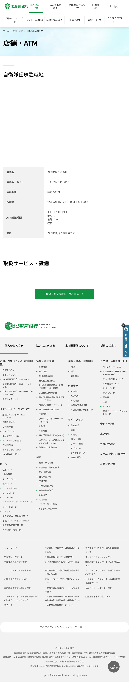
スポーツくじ (109, 388)
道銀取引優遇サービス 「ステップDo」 (17, 385)
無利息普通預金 (46, 375)
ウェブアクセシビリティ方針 (98, 556)
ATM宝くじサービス (112, 366)
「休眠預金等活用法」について (59, 605)
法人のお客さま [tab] (45, 345)
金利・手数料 (107, 423)
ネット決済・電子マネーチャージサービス (115, 373)
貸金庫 (106, 397)
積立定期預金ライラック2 (50, 404)
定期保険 (43, 481)
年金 (105, 401)
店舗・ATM (18, 30)
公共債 (42, 426)
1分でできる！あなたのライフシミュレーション (51, 441)
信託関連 (75, 375)
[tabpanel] (64, 443)
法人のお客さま (55, 6)
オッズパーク (109, 392)
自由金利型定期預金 (48, 392)
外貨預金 (43, 430)
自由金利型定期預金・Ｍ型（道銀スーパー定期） (51, 387)
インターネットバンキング (15, 408)
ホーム (6, 30)
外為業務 (73, 385)
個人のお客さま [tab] (14, 345)
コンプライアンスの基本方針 (17, 570)
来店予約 (105, 433)
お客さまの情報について (15, 579)
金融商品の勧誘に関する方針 (17, 587)
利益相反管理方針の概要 (15, 561)
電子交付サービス (11, 435)
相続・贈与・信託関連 (80, 361)
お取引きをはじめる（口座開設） (16, 362)
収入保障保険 (45, 471)
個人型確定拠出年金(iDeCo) (51, 435)
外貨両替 (75, 400)
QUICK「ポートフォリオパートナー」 (51, 420)
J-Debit (106, 406)
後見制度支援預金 (47, 380)
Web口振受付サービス (113, 378)
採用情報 (95, 6)
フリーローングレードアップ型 (18, 501)
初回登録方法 (9, 422)
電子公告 (8, 605)
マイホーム (76, 448)
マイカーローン (10, 479)
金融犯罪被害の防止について (98, 596)
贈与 (73, 371)
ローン (3, 464)
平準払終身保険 (46, 490)
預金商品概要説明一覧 (49, 409)
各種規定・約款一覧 (12, 529)
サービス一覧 (9, 431)
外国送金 (75, 391)
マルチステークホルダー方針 (98, 587)
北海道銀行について (77, 6)
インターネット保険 (48, 504)
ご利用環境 (8, 445)
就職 (73, 429)
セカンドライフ (78, 452)
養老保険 (43, 494)
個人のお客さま (36, 6)
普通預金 (43, 366)
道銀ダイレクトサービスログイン (14, 416)
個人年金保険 (45, 476)
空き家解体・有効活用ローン (16, 515)
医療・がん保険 (46, 462)
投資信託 (43, 413)
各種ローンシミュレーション (16, 520)
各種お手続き (107, 443)
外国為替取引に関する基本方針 (59, 556)
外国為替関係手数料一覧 (82, 409)
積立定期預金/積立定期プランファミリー (51, 399)
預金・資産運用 (45, 361)
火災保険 (8, 473)
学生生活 (75, 425)
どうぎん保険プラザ (48, 508)
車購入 (74, 434)
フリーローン (9, 497)
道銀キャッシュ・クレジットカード (115, 412)
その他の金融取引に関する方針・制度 (62, 561)
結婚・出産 (76, 439)
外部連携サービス (111, 383)
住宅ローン (8, 469)
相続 (73, 366)
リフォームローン (11, 488)
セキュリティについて (13, 449)
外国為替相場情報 (79, 405)
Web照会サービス (11, 454)
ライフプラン (75, 419)
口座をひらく (9, 370)
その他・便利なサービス (114, 361)
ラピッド (7, 511)
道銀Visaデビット (11, 398)
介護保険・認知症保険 (49, 467)
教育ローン (8, 483)
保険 (38, 457)
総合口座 (43, 371)
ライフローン (9, 492)
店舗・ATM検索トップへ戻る (62, 294)
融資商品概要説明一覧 (13, 525)
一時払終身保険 (46, 485)
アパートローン (10, 506)
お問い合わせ (107, 463)
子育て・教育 (77, 443)
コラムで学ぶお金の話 (112, 453)
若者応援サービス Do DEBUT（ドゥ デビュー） (18, 393)
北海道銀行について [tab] (77, 345)
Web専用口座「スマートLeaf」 (17, 379)
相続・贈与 (76, 457)
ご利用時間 (8, 426)
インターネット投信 (12, 440)
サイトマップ (10, 548)
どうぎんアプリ (10, 374)
